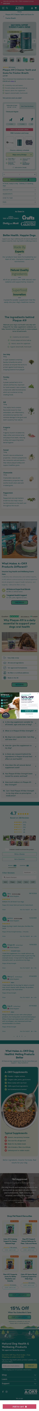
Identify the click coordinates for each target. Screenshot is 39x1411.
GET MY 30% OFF (29, 711)
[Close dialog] (38, 693)
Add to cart (18, 1406)
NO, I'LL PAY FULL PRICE (29, 713)
